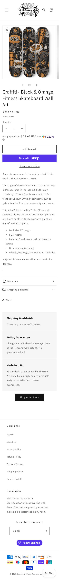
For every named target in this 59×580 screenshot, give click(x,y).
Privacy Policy (14, 449)
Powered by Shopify (40, 574)
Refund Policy (14, 456)
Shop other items (29, 397)
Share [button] (9, 300)
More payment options (30, 166)
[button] (6, 10)
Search (10, 434)
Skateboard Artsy (24, 574)
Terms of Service (15, 464)
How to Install (14, 479)
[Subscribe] (45, 531)
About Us (11, 441)
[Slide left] (22, 85)
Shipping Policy (15, 471)
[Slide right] (36, 85)
